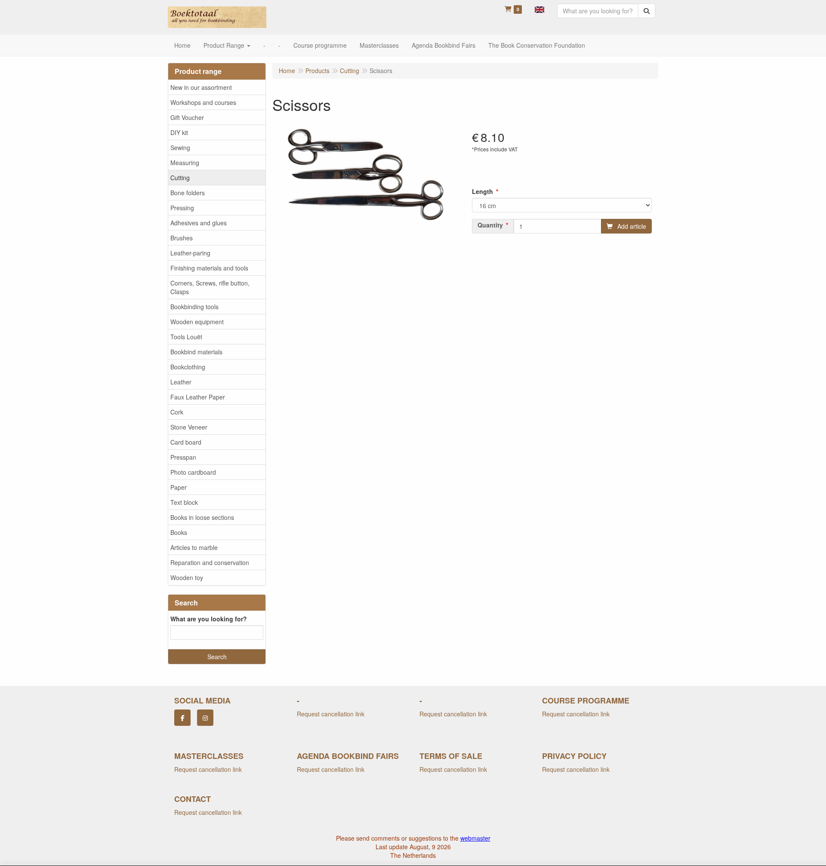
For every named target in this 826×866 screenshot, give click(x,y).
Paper (178, 487)
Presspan (183, 457)
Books (178, 532)
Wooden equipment (197, 321)
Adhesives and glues (198, 222)
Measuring (184, 162)
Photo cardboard (193, 472)
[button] (539, 8)
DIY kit (179, 132)
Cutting (180, 177)
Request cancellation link (330, 713)
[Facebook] (182, 717)
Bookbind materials (196, 351)
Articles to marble (194, 547)
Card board (185, 442)
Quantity (490, 225)
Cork (176, 412)
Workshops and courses (203, 102)
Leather (180, 382)
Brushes (181, 237)
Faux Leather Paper (197, 397)
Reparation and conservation (209, 562)
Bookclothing (187, 366)
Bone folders (187, 192)
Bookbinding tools (194, 306)
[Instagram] (205, 717)
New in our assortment (201, 87)
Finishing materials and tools (209, 268)
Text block (184, 502)
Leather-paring (190, 253)
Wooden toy (186, 577)
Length (482, 191)
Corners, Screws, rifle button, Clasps (210, 287)
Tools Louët (186, 336)
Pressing (182, 207)
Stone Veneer (188, 427)
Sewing (180, 147)
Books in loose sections (202, 517)
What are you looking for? (208, 618)
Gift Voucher (187, 117)
